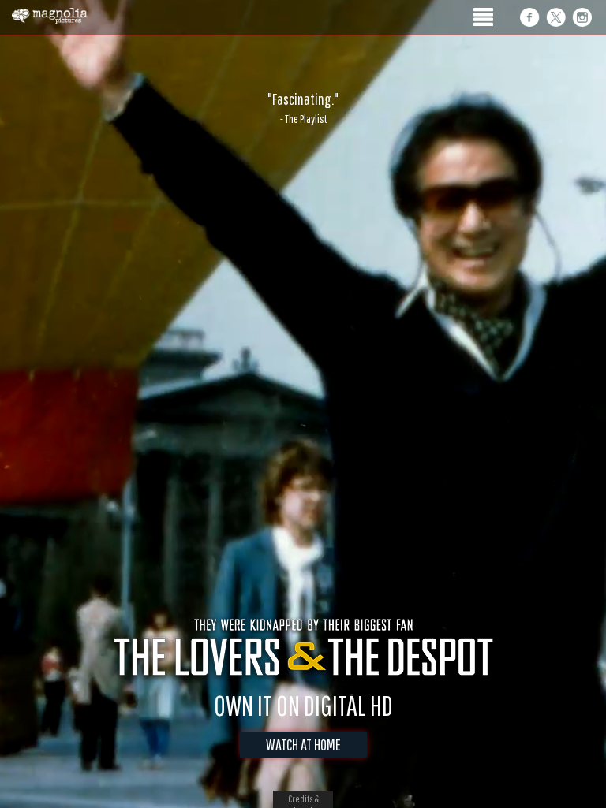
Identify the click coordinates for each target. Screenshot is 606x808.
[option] (303, 108)
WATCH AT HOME (303, 744)
